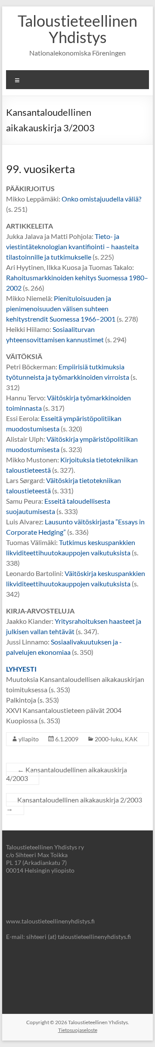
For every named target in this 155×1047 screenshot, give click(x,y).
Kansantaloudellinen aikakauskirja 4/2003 (66, 773)
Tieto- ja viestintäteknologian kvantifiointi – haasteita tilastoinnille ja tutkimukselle (72, 246)
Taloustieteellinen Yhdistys (77, 28)
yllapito (29, 739)
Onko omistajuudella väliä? (101, 199)
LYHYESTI (21, 669)
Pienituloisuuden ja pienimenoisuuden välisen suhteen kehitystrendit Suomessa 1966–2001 (60, 308)
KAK (131, 739)
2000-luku (108, 739)
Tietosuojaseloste (77, 1030)
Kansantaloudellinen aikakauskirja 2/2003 (74, 804)
